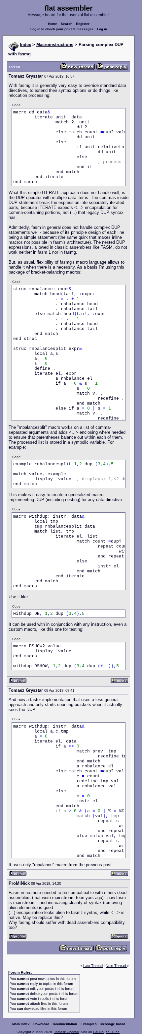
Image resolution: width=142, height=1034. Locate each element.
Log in (102, 29)
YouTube (113, 1032)
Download (41, 1024)
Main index (21, 1024)
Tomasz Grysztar (66, 1032)
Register (82, 24)
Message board (112, 1024)
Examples (89, 1024)
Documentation (65, 1024)
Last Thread (93, 966)
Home (52, 24)
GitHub (98, 1032)
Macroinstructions (54, 44)
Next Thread (116, 966)
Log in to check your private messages (61, 29)
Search (66, 24)
